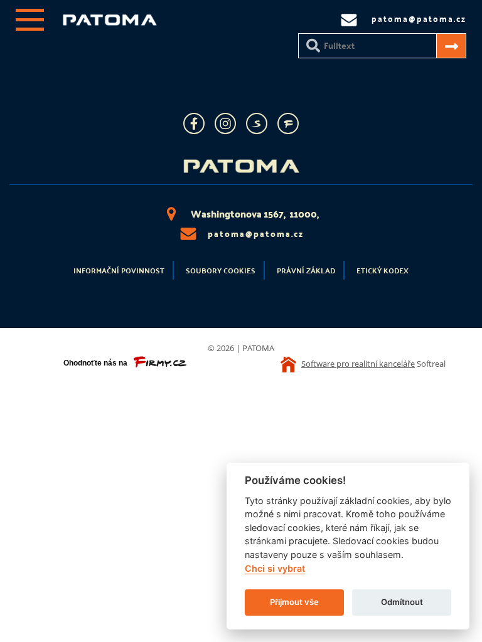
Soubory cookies (220, 270)
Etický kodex (382, 270)
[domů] (110, 22)
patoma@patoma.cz (256, 233)
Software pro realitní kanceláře (358, 363)
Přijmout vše (294, 602)
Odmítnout (402, 602)
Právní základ (306, 270)
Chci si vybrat (275, 568)
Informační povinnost (118, 270)
